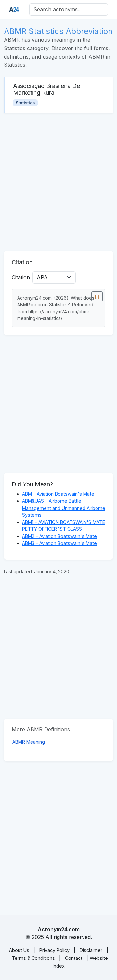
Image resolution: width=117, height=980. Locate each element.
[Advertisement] (58, 182)
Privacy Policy (54, 950)
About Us (19, 950)
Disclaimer (91, 950)
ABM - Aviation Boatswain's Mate (58, 494)
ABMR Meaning (28, 742)
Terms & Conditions (33, 958)
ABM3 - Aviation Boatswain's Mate (59, 543)
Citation (21, 277)
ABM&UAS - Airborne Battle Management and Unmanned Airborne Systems (63, 508)
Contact (73, 958)
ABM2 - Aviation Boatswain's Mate (59, 536)
